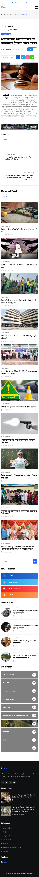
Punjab (15, 608)
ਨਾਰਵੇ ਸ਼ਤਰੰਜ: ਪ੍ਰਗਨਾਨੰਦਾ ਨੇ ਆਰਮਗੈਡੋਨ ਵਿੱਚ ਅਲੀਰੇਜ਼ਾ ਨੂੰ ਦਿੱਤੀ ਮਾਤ (18, 158)
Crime (15, 623)
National (16, 653)
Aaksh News (7, 49)
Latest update (7, 828)
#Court (5, 139)
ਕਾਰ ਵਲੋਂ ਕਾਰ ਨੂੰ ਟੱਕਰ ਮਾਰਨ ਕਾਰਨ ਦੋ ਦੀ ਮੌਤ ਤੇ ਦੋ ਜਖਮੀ (18, 407)
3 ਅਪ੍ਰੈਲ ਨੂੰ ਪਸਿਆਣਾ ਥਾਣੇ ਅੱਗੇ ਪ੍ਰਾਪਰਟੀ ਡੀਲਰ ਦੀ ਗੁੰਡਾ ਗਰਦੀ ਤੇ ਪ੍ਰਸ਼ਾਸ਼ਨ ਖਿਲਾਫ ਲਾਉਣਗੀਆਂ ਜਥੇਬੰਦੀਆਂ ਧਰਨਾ (23, 809)
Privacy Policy (7, 852)
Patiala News (12, 14)
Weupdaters (29, 873)
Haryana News (7, 836)
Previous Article (12, 154)
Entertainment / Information (12, 847)
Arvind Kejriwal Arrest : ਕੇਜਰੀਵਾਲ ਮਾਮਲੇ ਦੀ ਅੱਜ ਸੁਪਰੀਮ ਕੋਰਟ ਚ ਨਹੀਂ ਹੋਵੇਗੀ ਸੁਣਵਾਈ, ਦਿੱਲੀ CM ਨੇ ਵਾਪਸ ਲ (20, 178)
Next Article (28, 172)
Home (4, 14)
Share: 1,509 (9, 57)
